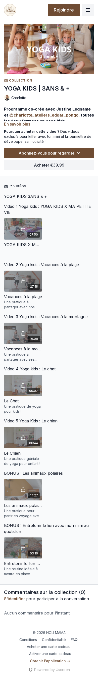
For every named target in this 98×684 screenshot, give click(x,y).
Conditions (28, 639)
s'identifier (14, 598)
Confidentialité (54, 639)
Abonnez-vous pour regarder (46, 153)
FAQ (74, 639)
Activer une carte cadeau (50, 653)
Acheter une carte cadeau (48, 646)
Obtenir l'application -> (50, 661)
